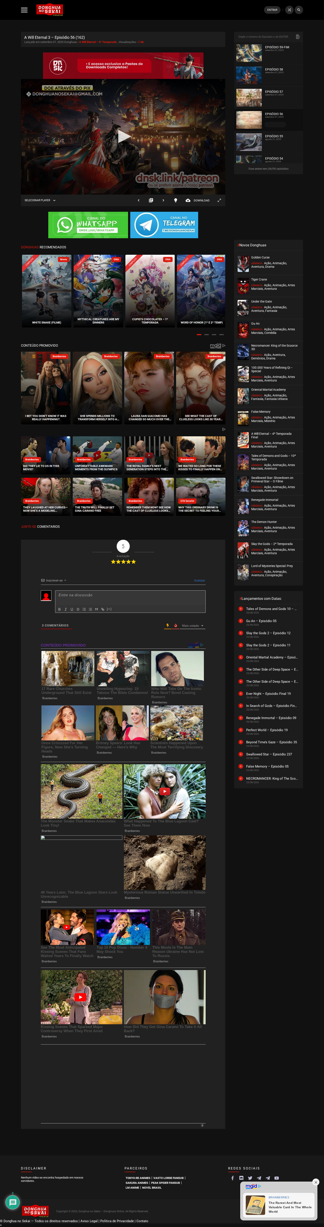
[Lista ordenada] (84, 609)
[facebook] (232, 1101)
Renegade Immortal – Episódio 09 (271, 718)
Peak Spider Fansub (165, 1106)
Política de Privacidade (117, 1144)
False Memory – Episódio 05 (267, 766)
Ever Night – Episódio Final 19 (268, 694)
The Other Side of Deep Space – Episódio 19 (272, 682)
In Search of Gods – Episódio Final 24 (272, 706)
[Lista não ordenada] (90, 609)
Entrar (272, 9)
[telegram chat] (268, 1101)
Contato (142, 1144)
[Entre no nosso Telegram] (164, 225)
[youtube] (276, 1101)
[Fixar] (78, 609)
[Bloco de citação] (96, 609)
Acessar (199, 580)
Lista (151, 200)
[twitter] (250, 1101)
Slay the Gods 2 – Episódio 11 (268, 645)
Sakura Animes (137, 1106)
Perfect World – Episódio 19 (267, 730)
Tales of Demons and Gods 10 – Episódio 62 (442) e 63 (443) (272, 609)
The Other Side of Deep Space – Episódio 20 (272, 669)
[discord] (241, 1101)
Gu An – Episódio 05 (261, 621)
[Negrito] (59, 609)
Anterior (138, 200)
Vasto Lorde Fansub (168, 1101)
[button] (199, 334)
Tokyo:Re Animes (138, 1101)
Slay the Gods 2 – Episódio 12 (268, 633)
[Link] (103, 609)
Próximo (163, 200)
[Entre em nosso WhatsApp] (88, 225)
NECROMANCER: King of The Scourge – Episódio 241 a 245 (272, 779)
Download (197, 200)
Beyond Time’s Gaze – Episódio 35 (271, 742)
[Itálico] (66, 609)
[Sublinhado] (72, 609)
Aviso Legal (89, 1144)
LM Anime (132, 1111)
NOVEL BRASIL (152, 1111)
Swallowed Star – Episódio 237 (269, 754)
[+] (109, 608)
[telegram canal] (259, 1101)
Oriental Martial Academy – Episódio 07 (272, 657)
